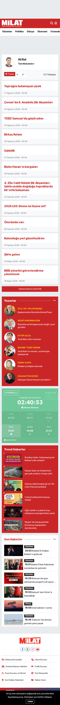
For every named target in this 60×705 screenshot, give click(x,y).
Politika (19, 31)
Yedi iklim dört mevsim (29, 339)
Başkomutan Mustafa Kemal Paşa (35, 312)
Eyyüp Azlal (24, 336)
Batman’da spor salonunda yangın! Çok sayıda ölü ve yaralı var (39, 580)
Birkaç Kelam (13, 134)
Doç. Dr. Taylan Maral (30, 309)
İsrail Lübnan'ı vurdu (38, 608)
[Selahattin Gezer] (9, 378)
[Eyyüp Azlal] (9, 337)
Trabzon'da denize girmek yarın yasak (37, 622)
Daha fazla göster (30, 289)
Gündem (7, 31)
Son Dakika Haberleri (14, 680)
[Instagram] (32, 649)
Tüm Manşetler (41, 673)
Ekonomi (42, 31)
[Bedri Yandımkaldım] (9, 324)
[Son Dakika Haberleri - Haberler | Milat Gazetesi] (12, 23)
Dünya (30, 31)
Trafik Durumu (40, 666)
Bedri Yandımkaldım (29, 321)
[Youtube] (37, 649)
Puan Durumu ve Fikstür (15, 673)
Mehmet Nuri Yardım (29, 348)
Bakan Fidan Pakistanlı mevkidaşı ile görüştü (39, 566)
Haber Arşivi (40, 680)
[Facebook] (22, 649)
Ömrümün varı (14, 222)
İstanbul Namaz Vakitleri (16, 666)
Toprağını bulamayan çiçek (22, 86)
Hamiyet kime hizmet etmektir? (34, 380)
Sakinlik (9, 150)
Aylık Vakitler (11, 440)
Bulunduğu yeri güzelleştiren (24, 238)
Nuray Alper (24, 363)
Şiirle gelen (12, 254)
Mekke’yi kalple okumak (30, 366)
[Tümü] (54, 301)
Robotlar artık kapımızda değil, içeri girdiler (36, 326)
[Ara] (51, 23)
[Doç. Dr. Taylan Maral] (9, 310)
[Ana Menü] (55, 23)
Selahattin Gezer (28, 376)
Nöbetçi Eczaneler (13, 660)
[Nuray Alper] (9, 364)
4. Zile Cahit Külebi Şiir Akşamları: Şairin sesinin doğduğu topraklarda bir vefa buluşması (28, 187)
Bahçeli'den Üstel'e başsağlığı (38, 594)
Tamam (30, 701)
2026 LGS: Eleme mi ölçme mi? (25, 206)
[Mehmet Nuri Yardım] (9, 351)
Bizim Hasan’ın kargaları (21, 166)
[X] (27, 649)
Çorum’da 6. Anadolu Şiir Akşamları (28, 102)
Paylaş (11, 74)
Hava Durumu (41, 660)
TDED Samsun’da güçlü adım (23, 118)
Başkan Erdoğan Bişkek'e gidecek (36, 552)
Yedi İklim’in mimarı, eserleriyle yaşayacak (34, 353)
